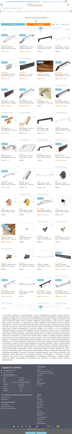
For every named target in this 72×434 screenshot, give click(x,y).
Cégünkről (39, 375)
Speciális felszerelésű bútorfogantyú (53, 11)
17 (50, 28)
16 (47, 28)
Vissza (4, 29)
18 (53, 28)
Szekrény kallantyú (41, 423)
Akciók (4, 11)
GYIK (38, 377)
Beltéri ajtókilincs (41, 413)
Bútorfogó (39, 399)
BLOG (38, 397)
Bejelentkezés (4, 399)
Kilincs (38, 409)
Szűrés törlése (38, 24)
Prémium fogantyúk (29, 11)
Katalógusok (40, 379)
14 (40, 28)
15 (44, 28)
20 (60, 28)
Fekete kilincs (40, 419)
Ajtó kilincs (39, 411)
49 (40, 31)
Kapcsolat (39, 369)
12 (34, 28)
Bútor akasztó (40, 405)
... (14, 28)
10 (28, 28)
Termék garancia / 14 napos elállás (45, 373)
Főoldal (27, 18)
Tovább (67, 29)
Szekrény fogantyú (41, 417)
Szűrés (13, 24)
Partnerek (39, 385)
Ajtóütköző (39, 421)
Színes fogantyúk (19, 11)
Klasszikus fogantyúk (39, 11)
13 (37, 28)
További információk (36, 430)
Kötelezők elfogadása (30, 432)
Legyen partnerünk (5, 397)
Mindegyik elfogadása (41, 432)
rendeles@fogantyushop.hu (9, 370)
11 (31, 28)
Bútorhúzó (39, 407)
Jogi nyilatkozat (5, 404)
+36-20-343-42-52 (7, 372)
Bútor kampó (40, 401)
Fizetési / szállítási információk (44, 371)
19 (56, 28)
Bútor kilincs (40, 403)
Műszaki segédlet (41, 383)
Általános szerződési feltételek (8, 408)
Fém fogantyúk (10, 11)
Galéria (38, 381)
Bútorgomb (39, 415)
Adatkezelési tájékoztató (7, 406)
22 (34, 31)
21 (31, 31)
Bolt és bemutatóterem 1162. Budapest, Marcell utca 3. (10, 375)
